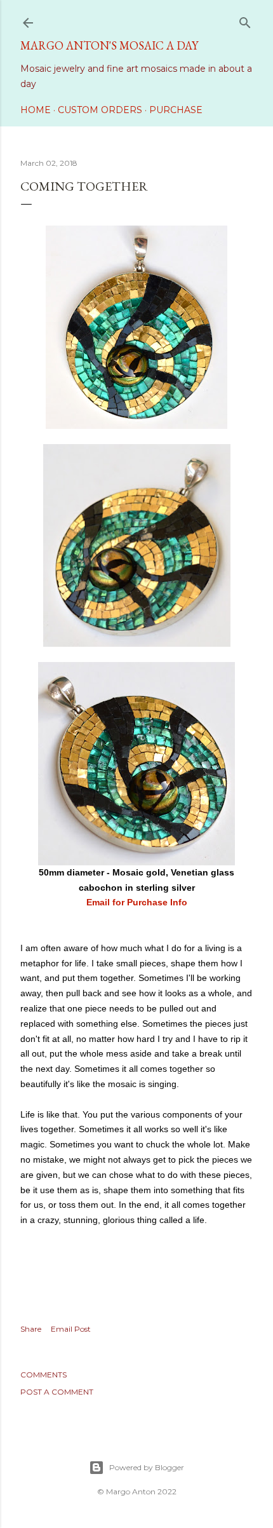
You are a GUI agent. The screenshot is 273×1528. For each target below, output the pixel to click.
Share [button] (30, 1329)
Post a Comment (56, 1391)
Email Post (71, 1329)
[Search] (245, 20)
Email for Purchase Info (136, 902)
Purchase (176, 110)
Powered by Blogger (146, 1467)
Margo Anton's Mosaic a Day (109, 45)
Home (35, 110)
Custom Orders (100, 110)
